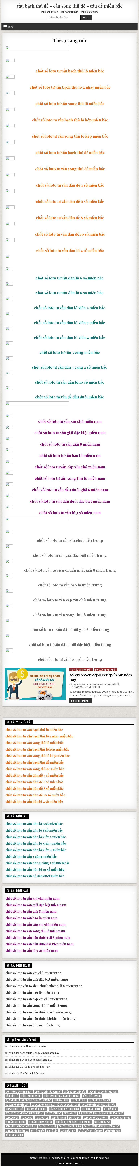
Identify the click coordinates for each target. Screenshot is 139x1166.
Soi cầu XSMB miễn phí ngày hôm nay (101, 1126)
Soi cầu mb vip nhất (105, 669)
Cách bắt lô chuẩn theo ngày (103, 1091)
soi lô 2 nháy (37, 1130)
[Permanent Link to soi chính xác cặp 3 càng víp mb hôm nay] (35, 684)
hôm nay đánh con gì (36, 1109)
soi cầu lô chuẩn (47, 1126)
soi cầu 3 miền (59, 1117)
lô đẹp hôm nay (53, 1113)
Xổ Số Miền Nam (112, 1130)
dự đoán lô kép (61, 1100)
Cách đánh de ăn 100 (31, 1096)
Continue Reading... (81, 701)
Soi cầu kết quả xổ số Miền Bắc (21, 1126)
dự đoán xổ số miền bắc (17, 1104)
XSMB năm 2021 (68, 1130)
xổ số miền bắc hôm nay (90, 1130)
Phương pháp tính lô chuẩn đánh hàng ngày (101, 1113)
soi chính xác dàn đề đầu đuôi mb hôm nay (28, 1059)
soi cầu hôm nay (102, 1122)
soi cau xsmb (42, 1117)
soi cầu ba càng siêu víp (95, 1117)
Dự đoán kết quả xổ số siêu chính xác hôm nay (28, 1100)
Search (86, 17)
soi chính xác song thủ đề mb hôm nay (26, 1046)
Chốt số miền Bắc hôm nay (48, 1091)
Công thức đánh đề (92, 1096)
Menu (10, 26)
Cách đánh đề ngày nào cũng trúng (61, 1096)
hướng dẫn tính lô (91, 1109)
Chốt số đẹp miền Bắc (74, 1091)
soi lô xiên (52, 1130)
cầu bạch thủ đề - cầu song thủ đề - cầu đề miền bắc (95, 684)
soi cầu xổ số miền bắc (17, 1130)
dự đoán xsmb (79, 1100)
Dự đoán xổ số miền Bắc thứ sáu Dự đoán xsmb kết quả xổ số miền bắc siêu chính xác (73, 1104)
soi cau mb (27, 1117)
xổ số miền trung (14, 1135)
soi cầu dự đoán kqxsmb (40, 1122)
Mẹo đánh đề (70, 1113)
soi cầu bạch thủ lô (120, 1117)
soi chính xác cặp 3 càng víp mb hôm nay (101, 677)
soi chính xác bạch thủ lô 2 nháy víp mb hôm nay (32, 1053)
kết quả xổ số (110, 1109)
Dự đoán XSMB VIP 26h (100, 1100)
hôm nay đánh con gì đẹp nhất (64, 1109)
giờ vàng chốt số (14, 1109)
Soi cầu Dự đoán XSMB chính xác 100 (73, 1122)
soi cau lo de (12, 1117)
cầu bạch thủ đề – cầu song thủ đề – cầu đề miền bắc (69, 6)
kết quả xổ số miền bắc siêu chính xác (24, 1113)
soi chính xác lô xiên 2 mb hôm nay (24, 1073)
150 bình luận (93, 687)
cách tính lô (12, 1096)
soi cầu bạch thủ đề (15, 1122)
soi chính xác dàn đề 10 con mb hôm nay (27, 1066)
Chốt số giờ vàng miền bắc (19, 1091)
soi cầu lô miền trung (70, 1126)
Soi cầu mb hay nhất (81, 669)
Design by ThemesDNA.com (69, 1163)
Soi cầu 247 (74, 1117)
